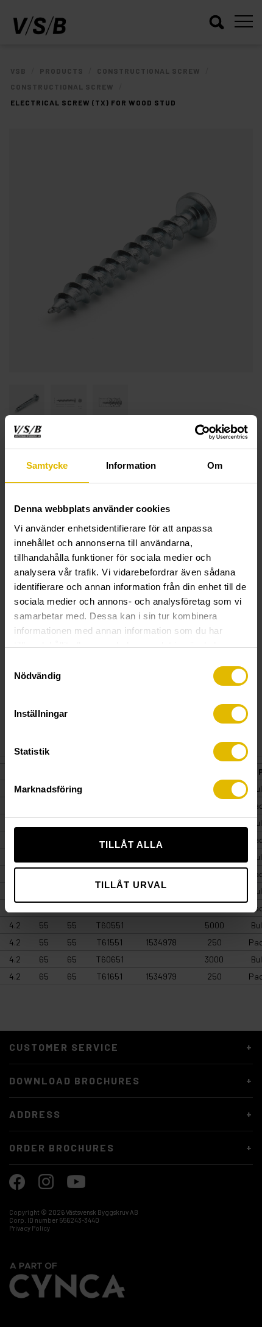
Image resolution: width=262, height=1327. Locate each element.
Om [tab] (214, 465)
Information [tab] (131, 465)
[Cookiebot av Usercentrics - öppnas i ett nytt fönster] (194, 432)
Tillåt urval (131, 885)
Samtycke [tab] (47, 465)
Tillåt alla (131, 844)
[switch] (230, 714)
